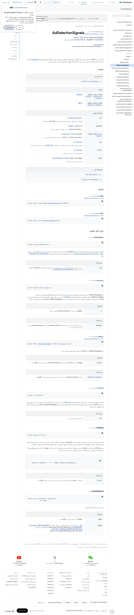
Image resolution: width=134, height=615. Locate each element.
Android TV (68, 587)
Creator (88, 96)
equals (70, 126)
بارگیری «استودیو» (31, 584)
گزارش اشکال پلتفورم (13, 576)
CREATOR (79, 95)
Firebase (67, 602)
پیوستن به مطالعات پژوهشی (11, 584)
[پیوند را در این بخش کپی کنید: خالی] (98, 213)
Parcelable (99, 40)
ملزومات (113, 2)
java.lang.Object (91, 174)
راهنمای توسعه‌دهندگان (30, 579)
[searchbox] (122, 15)
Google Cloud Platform (54, 602)
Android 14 (50, 584)
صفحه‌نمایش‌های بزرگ (66, 576)
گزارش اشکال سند (13, 579)
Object (77, 126)
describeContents (76, 118)
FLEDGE (34, 59)
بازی (88, 576)
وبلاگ (106, 592)
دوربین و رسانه (85, 584)
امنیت (105, 583)
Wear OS (69, 579)
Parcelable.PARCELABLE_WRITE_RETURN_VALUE (67, 529)
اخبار (106, 589)
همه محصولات (40, 602)
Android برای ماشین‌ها (66, 584)
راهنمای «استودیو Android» (29, 576)
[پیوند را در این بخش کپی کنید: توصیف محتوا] (92, 237)
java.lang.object (99, 44)
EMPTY (80, 103)
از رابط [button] (92, 81)
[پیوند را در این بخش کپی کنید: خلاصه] (95, 69)
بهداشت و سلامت (85, 581)
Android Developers (98, 26)
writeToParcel (58, 158)
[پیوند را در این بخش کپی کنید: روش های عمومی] (87, 231)
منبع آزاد (105, 586)
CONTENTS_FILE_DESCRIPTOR (38, 254)
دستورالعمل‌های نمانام (89, 610)
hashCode (79, 142)
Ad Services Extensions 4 (91, 34)
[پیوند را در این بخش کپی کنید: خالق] (98, 196)
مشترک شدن (22, 611)
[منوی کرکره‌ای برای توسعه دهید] (78, 2)
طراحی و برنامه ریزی (99, 2)
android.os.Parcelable (90, 81)
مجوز (97, 610)
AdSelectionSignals (97, 97)
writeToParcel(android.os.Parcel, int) (88, 254)
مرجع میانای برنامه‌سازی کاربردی (28, 581)
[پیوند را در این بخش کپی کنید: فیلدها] (96, 189)
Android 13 (50, 587)
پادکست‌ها (105, 595)
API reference (126, 9)
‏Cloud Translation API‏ (66, 18)
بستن (19, 27)
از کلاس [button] (93, 174)
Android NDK (32, 587)
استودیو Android (17, 2)
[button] (122, 38)
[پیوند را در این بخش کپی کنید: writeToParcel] (90, 491)
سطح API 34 (99, 31)
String (73, 134)
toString (79, 150)
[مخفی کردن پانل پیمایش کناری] (112, 612)
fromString (65, 134)
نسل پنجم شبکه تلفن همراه (83, 590)
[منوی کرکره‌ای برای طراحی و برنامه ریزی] (91, 2)
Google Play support (12, 581)
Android (105, 577)
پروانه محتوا (75, 544)
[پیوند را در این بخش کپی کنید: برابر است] (95, 280)
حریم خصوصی (85, 587)
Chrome (76, 602)
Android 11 (51, 593)
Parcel (67, 158)
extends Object (79, 40)
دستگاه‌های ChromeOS (66, 581)
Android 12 (50, 590)
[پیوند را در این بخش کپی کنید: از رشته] (96, 336)
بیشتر (72, 2)
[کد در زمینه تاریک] (102, 201)
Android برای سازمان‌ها (101, 580)
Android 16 (50, 579)
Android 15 (50, 581)
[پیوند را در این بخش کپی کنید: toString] (95, 428)
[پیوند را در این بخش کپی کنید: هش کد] (97, 388)
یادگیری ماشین (85, 579)
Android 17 (50, 576)
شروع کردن (9, 27)
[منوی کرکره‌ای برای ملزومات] (108, 2)
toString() (49, 145)
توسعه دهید (84, 2)
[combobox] (53, 2)
